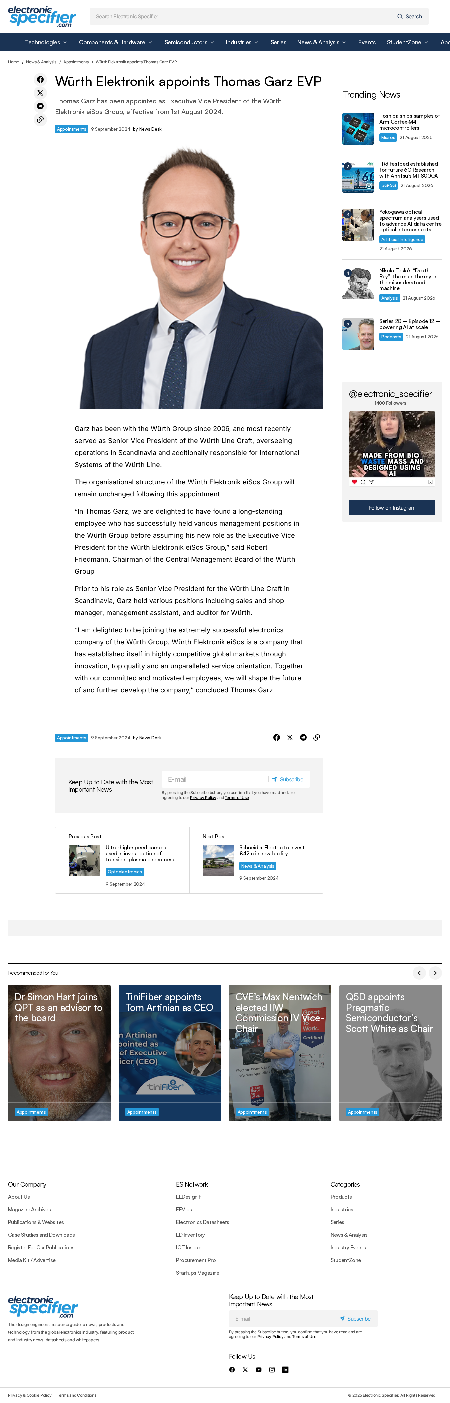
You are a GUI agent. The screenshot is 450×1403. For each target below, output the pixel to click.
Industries (342, 1209)
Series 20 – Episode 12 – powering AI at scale (409, 324)
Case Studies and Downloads (41, 1234)
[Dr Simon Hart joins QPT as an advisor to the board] (59, 1053)
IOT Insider (188, 1247)
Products (341, 1196)
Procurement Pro (195, 1260)
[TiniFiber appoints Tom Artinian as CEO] (170, 1053)
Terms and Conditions (76, 1395)
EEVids (184, 1209)
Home (13, 61)
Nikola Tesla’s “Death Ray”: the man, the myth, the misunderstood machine (408, 279)
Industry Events (348, 1247)
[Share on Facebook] (40, 79)
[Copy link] (40, 119)
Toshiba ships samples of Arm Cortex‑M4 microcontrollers (409, 122)
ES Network (192, 1184)
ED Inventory (190, 1234)
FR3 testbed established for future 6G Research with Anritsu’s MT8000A (408, 170)
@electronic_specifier (390, 393)
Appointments (76, 61)
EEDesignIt (188, 1196)
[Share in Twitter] (40, 93)
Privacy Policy (203, 797)
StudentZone (346, 1260)
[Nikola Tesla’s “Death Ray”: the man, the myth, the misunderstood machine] (358, 283)
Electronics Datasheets (202, 1222)
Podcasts (391, 336)
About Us (19, 1196)
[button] (11, 42)
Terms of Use (237, 797)
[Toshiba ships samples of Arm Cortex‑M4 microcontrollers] (358, 129)
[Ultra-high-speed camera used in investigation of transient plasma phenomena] (122, 860)
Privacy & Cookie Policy (29, 1395)
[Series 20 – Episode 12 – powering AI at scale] (358, 334)
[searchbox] (242, 16)
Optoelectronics (125, 871)
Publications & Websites (36, 1222)
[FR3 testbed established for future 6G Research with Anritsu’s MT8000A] (358, 177)
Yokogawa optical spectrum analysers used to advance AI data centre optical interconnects (410, 220)
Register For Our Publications (41, 1247)
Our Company (27, 1184)
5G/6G (388, 185)
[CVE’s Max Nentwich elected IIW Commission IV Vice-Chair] (280, 1053)
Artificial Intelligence (402, 239)
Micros (388, 137)
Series (337, 1222)
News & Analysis (41, 61)
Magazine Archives (29, 1209)
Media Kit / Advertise (32, 1260)
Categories (345, 1184)
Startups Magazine (197, 1272)
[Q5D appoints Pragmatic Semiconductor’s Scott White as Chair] (390, 1053)
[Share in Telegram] (40, 106)
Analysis (389, 298)
